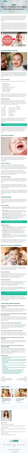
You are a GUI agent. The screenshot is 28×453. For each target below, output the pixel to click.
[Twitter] (13, 452)
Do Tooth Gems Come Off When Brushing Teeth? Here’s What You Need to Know (6, 379)
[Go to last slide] (2, 397)
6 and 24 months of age (21, 73)
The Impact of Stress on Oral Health (7, 424)
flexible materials (23, 236)
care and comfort (7, 192)
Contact (14, 444)
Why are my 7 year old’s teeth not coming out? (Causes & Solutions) (14, 359)
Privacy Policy (9, 444)
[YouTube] (15, 452)
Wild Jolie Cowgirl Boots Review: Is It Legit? (8, 434)
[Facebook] (11, 452)
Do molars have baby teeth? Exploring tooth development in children (21, 379)
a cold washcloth (14, 350)
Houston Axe (22, 444)
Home (4, 444)
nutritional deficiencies (19, 325)
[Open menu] (26, 1)
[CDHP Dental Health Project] (4, 1)
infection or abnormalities (18, 287)
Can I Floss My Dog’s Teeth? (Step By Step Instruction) (20, 399)
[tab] (12, 406)
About (18, 444)
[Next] (25, 397)
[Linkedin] (17, 452)
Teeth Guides (14, 4)
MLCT (14, 446)
